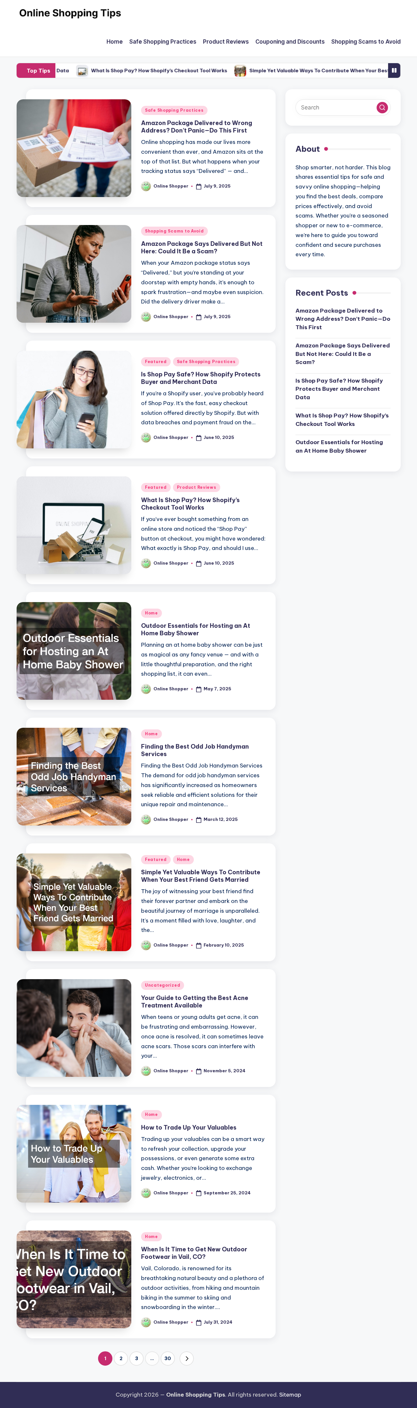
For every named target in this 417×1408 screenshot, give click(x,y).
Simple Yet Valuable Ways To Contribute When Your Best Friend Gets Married (315, 70)
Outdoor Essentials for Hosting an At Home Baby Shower (195, 629)
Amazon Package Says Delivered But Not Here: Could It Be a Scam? (202, 247)
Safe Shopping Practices (174, 110)
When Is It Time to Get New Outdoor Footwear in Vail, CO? (194, 1253)
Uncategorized (162, 985)
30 (168, 1358)
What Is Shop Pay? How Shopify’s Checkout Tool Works (130, 70)
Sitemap (290, 1394)
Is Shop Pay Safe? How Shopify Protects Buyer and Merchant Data (201, 378)
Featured (156, 361)
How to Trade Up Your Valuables (189, 1127)
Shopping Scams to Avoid (174, 231)
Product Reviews (196, 487)
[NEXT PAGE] (187, 1358)
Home (151, 613)
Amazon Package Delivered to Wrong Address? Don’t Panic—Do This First (196, 126)
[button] (187, 1358)
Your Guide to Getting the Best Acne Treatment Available (194, 1001)
